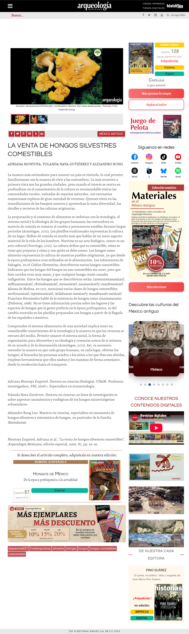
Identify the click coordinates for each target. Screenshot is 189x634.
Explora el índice (156, 105)
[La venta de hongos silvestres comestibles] (20, 119)
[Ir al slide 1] (141, 384)
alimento (58, 548)
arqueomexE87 (18, 548)
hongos (83, 548)
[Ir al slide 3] (149, 384)
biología (71, 548)
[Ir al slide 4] (154, 384)
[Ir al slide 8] (172, 384)
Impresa (169, 67)
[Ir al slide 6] (163, 384)
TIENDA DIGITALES (154, 8)
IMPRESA (142, 611)
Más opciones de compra (156, 93)
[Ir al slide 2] (145, 384)
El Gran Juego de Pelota (156, 540)
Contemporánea (40, 548)
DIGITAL (142, 618)
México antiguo (111, 134)
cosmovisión (16, 554)
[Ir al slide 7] (167, 384)
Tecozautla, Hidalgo (156, 474)
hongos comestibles (103, 548)
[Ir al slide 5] (158, 384)
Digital (60, 490)
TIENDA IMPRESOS (154, 4)
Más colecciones (156, 287)
